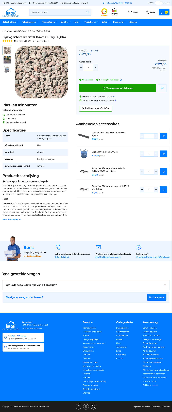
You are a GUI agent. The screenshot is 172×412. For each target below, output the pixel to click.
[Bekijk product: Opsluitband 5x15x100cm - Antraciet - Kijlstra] (84, 136)
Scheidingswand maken (153, 358)
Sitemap (86, 393)
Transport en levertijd (92, 331)
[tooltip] (121, 80)
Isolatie (64, 22)
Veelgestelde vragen (92, 366)
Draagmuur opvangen (152, 339)
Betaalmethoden (90, 362)
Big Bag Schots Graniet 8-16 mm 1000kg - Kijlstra (28, 31)
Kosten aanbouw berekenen (155, 377)
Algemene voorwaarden (142, 407)
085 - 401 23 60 (62, 257)
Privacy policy (156, 407)
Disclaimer (166, 407)
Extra (104, 22)
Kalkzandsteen (29, 22)
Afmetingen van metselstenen (156, 370)
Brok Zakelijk (88, 351)
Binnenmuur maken (151, 335)
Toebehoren (90, 22)
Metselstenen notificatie (93, 370)
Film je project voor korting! (94, 381)
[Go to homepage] (11, 12)
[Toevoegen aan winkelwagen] (163, 136)
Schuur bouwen (150, 328)
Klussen (133, 22)
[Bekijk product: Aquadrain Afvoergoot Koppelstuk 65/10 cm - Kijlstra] (84, 189)
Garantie (86, 377)
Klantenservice (89, 328)
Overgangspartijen (91, 339)
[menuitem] (94, 328)
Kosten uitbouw (149, 381)
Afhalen (86, 335)
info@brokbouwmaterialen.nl (108, 257)
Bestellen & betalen (91, 389)
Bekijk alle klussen (150, 385)
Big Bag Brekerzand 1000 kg (105, 151)
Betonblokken (9, 22)
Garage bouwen (150, 331)
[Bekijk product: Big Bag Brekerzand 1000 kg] (84, 154)
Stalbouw (147, 366)
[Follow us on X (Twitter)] (93, 406)
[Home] (4, 30)
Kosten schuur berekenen (154, 373)
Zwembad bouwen (151, 354)
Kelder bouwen (149, 351)
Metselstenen (48, 22)
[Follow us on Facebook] (78, 406)
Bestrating (118, 22)
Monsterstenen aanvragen (94, 343)
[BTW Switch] (159, 3)
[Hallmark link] (114, 12)
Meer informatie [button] (10, 219)
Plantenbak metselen (152, 362)
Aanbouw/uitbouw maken (154, 347)
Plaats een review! (90, 385)
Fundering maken (150, 343)
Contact (86, 354)
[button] (7, 50)
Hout (76, 22)
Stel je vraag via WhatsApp (97, 108)
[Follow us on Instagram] (86, 406)
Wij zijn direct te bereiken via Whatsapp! (152, 257)
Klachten (86, 373)
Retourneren (88, 347)
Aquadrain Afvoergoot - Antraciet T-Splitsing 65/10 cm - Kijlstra (108, 169)
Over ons (87, 358)
